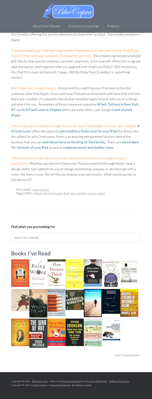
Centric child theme (97, 381)
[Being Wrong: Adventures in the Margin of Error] (38, 285)
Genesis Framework (72, 381)
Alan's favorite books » (128, 355)
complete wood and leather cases (88, 147)
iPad (66, 193)
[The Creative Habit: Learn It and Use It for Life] (129, 282)
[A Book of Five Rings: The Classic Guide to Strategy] (20, 310)
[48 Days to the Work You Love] (20, 285)
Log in (88, 385)
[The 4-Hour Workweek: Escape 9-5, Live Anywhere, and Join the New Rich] (56, 344)
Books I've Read (31, 253)
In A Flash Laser (52, 193)
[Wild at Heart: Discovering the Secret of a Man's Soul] (38, 316)
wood (101, 193)
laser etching (78, 193)
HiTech (37, 193)
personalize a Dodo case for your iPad (88, 131)
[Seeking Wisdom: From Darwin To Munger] (111, 312)
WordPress (78, 385)
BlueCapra (76, 11)
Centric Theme (39, 385)
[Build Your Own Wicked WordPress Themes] (111, 340)
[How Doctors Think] (56, 285)
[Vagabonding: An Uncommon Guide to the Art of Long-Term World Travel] (93, 316)
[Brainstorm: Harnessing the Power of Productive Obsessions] (111, 286)
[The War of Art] (38, 346)
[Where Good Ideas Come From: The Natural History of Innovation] (75, 345)
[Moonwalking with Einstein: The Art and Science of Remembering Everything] (93, 345)
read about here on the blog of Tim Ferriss (73, 142)
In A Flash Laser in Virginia (41, 110)
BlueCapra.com (39, 381)
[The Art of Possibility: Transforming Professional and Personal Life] (75, 287)
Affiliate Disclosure (119, 381)
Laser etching (40, 189)
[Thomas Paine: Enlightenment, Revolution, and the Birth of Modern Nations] (20, 345)
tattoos (91, 193)
